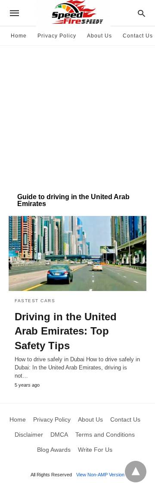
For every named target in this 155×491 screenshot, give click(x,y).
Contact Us (138, 36)
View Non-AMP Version (100, 474)
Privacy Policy (56, 36)
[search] (141, 13)
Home (19, 36)
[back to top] (135, 471)
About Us (99, 36)
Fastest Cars (35, 300)
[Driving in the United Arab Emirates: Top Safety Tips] (77, 253)
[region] (77, 115)
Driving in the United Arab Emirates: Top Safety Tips (66, 331)
